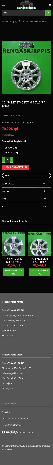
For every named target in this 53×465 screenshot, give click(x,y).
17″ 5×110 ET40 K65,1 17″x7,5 (13, 260)
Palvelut (6, 412)
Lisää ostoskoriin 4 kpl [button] (13, 272)
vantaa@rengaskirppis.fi (13, 320)
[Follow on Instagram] (9, 432)
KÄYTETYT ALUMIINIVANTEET (32, 21)
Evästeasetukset (25, 432)
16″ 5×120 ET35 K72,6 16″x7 (39, 260)
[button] (3, 4)
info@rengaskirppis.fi (12, 373)
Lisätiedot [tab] (8, 175)
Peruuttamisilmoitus (11, 425)
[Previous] (2, 258)
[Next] (50, 258)
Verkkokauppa (9, 21)
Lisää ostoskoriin (16, 167)
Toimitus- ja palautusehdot (15, 418)
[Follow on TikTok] (14, 432)
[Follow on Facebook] (4, 432)
